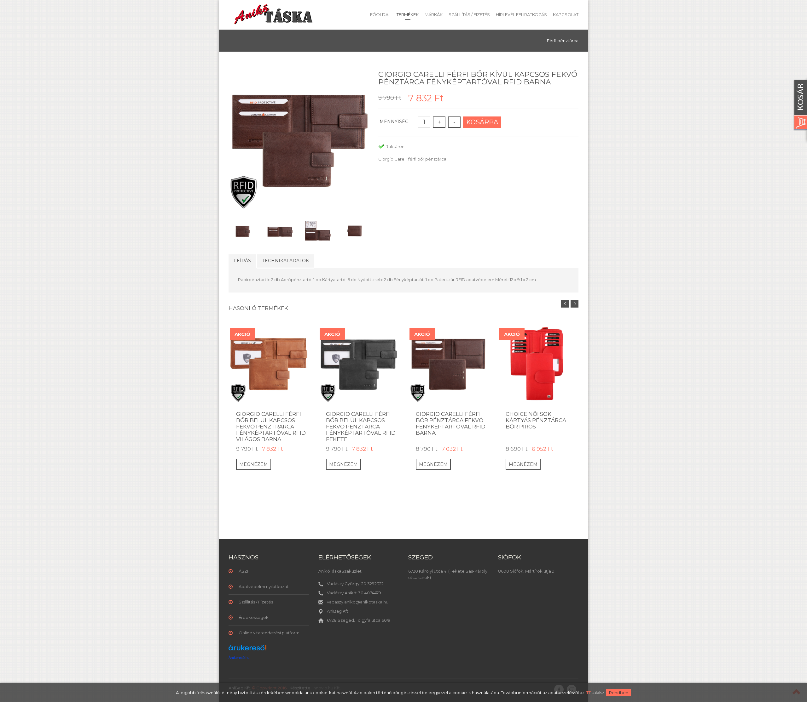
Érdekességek (254, 617)
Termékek (408, 14)
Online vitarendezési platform (269, 632)
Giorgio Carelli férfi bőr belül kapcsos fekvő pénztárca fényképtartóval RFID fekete (361, 426)
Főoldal (380, 14)
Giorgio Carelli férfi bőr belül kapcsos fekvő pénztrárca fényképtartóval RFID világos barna (271, 426)
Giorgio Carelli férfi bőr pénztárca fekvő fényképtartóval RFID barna (450, 423)
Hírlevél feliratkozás (521, 14)
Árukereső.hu (239, 658)
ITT (588, 692)
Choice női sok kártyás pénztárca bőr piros (536, 420)
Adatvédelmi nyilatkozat (263, 586)
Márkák (434, 14)
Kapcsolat (565, 14)
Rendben (618, 692)
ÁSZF (244, 571)
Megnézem (253, 464)
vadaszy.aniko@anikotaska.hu (357, 601)
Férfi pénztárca (562, 40)
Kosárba (482, 122)
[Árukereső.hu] (247, 650)
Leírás (242, 260)
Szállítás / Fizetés (469, 14)
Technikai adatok (285, 260)
